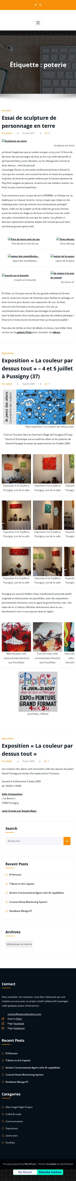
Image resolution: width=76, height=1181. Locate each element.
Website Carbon (49, 1172)
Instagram (19, 1028)
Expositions (7, 353)
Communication (14, 1121)
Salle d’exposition (12, 794)
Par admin (7, 133)
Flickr (19, 1018)
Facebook (19, 1023)
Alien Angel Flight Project (19, 1107)
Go (67, 841)
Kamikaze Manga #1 (20, 911)
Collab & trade (13, 1114)
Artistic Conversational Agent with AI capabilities (36, 892)
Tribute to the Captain (21, 883)
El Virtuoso (15, 874)
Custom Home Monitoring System (28, 902)
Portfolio (6, 110)
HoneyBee (51, 1163)
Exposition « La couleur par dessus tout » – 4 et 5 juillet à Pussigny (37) (37, 368)
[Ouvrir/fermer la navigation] (38, 23)
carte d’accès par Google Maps (19, 811)
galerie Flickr (24, 332)
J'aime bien (12, 1135)
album (56, 332)
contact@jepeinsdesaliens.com (24, 1014)
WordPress (30, 1163)
